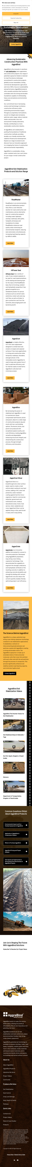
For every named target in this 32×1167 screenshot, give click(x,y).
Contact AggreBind (16, 44)
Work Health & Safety (9, 1100)
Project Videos (7, 1076)
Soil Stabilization (8, 1089)
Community (6, 1079)
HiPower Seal (10, 274)
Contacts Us (7, 1113)
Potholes (6, 1104)
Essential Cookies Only (16, 18)
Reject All (16, 22)
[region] (16, 13)
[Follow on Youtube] (17, 1160)
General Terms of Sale (19, 1154)
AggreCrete (9, 550)
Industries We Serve (9, 1072)
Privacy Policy (10, 1154)
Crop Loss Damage (9, 1096)
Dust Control (7, 1093)
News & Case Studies (9, 1121)
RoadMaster (9, 203)
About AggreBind (8, 1065)
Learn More (10, 243)
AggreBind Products (9, 1068)
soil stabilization (11, 71)
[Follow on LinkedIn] (14, 1160)
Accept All (16, 13)
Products (6, 1124)
